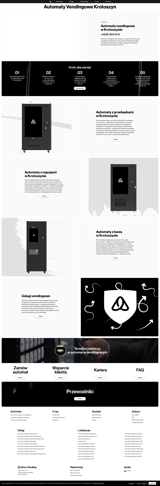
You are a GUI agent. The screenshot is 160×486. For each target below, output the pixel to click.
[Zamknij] (158, 483)
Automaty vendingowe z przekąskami (21, 415)
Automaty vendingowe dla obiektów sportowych (31, 449)
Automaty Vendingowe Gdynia (86, 446)
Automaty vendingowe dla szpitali (27, 441)
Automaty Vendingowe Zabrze (133, 454)
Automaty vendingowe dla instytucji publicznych (31, 439)
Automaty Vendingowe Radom (133, 439)
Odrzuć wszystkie (141, 483)
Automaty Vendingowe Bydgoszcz (87, 436)
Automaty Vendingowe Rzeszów (134, 441)
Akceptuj (152, 483)
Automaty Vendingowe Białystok (87, 433)
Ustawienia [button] (131, 483)
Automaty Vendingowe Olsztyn (133, 433)
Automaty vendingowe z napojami (20, 417)
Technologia (55, 415)
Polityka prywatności (98, 483)
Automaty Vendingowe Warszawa (134, 449)
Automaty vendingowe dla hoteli (26, 451)
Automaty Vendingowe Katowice (87, 449)
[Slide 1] (34, 153)
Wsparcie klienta (96, 417)
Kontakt (96, 411)
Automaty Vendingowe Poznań (133, 436)
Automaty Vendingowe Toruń (133, 446)
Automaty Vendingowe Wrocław (133, 451)
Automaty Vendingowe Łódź (86, 456)
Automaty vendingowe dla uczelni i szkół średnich (31, 446)
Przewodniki (135, 415)
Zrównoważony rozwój (58, 417)
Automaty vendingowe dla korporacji (28, 433)
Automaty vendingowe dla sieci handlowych (29, 436)
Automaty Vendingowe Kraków (86, 454)
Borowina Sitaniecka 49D (26, 472)
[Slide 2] (36, 153)
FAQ (133, 417)
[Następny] (52, 126)
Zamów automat (96, 415)
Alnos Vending (28, 467)
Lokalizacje (55, 420)
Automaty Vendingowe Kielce (86, 451)
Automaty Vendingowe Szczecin (134, 444)
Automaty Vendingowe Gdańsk (86, 444)
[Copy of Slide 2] (38, 153)
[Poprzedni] (21, 126)
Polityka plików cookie (138, 420)
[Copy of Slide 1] (123, 213)
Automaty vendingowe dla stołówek (27, 444)
